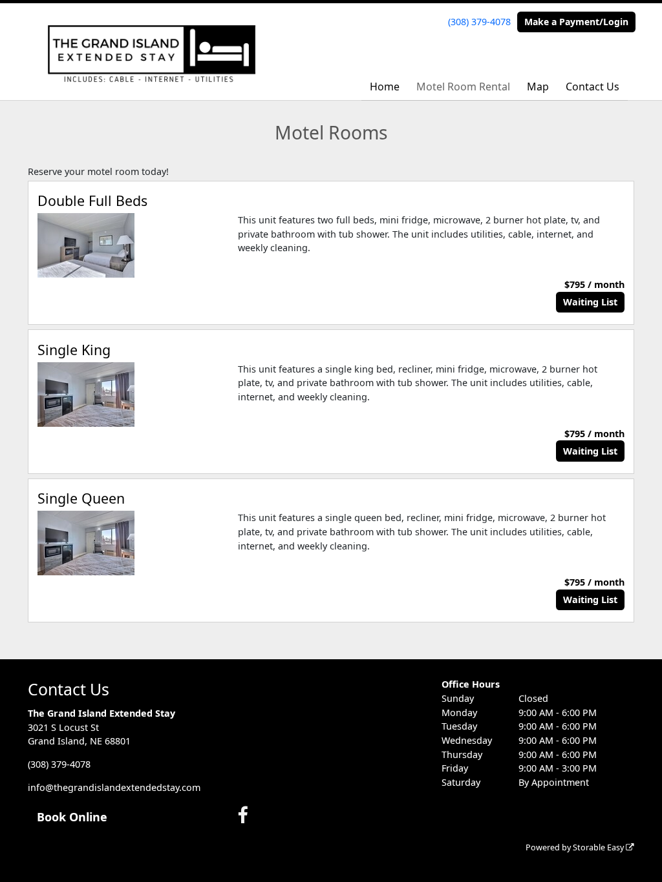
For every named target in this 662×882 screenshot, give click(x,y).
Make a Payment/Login (576, 21)
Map (538, 86)
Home (385, 86)
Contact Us (592, 86)
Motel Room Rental (463, 86)
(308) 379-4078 (479, 21)
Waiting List (590, 302)
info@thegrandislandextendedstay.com (114, 787)
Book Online (72, 817)
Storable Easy (599, 847)
